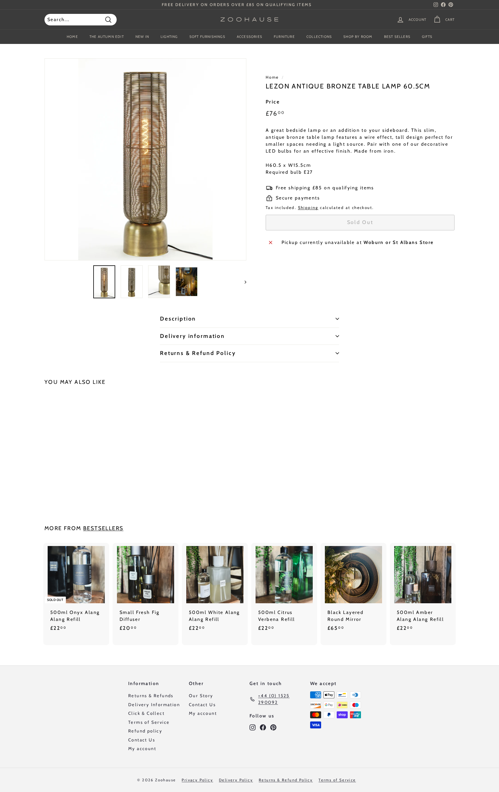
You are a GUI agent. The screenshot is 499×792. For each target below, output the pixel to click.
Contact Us (141, 740)
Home (72, 36)
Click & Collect (146, 713)
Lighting (169, 36)
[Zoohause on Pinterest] (273, 727)
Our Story (201, 695)
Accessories (249, 36)
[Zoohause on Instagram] (253, 727)
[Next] (242, 282)
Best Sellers (397, 36)
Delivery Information (154, 704)
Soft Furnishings (207, 36)
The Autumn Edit (107, 36)
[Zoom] (145, 159)
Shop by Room (357, 36)
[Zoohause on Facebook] (263, 727)
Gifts (427, 36)
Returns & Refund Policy (198, 353)
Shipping (308, 207)
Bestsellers (103, 528)
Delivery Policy (236, 780)
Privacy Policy (197, 780)
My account (142, 748)
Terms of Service (149, 722)
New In (142, 36)
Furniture (284, 36)
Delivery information (192, 336)
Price (273, 102)
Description (178, 318)
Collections (319, 36)
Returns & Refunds (151, 695)
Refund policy (145, 731)
